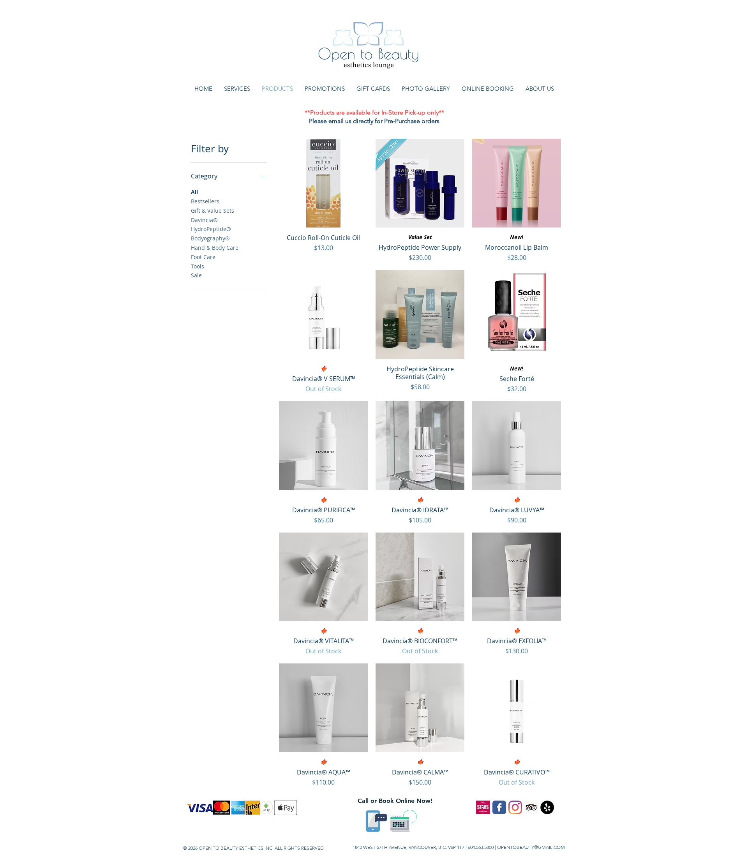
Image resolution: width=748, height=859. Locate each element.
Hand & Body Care (214, 247)
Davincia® (204, 220)
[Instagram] (515, 807)
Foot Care (203, 257)
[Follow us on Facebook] (499, 807)
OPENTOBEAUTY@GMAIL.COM (531, 847)
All (194, 192)
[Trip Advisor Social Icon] (531, 807)
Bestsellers (205, 201)
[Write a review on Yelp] (547, 807)
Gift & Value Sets (212, 210)
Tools (197, 266)
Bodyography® (210, 238)
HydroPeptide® (211, 229)
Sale (196, 275)
